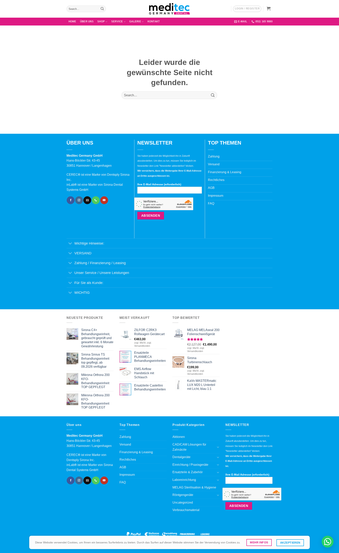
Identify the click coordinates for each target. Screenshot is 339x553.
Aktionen (178, 436)
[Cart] (268, 8)
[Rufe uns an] (96, 200)
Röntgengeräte (182, 495)
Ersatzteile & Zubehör (187, 472)
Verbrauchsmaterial (186, 510)
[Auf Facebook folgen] (71, 200)
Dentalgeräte (181, 457)
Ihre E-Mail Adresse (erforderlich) (159, 184)
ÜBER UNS (87, 21)
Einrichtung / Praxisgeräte (190, 464)
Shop (101, 21)
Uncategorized (182, 502)
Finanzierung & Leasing (136, 452)
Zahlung (125, 436)
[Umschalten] (70, 243)
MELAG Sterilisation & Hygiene (194, 487)
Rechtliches (127, 459)
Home (72, 21)
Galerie (135, 21)
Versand (125, 444)
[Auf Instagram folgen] (79, 200)
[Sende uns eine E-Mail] (87, 200)
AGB (122, 467)
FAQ (122, 482)
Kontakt (154, 21)
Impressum (127, 474)
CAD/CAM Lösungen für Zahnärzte (189, 447)
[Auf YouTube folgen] (104, 200)
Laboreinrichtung (184, 479)
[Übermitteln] (102, 8)
